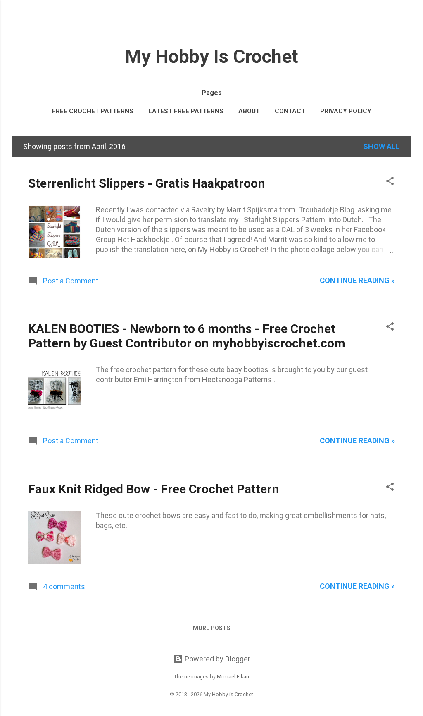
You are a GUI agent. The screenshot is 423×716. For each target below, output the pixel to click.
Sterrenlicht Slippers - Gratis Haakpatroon (146, 183)
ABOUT (249, 111)
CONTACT (290, 111)
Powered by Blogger (216, 658)
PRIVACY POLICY (345, 111)
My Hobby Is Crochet (211, 56)
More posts (212, 628)
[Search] (406, 22)
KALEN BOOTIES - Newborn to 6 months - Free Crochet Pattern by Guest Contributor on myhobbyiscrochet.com (186, 335)
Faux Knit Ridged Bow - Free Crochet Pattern (153, 489)
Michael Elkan (233, 676)
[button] (390, 182)
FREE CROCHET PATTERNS (92, 111)
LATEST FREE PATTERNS (185, 111)
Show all (381, 146)
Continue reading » (357, 280)
